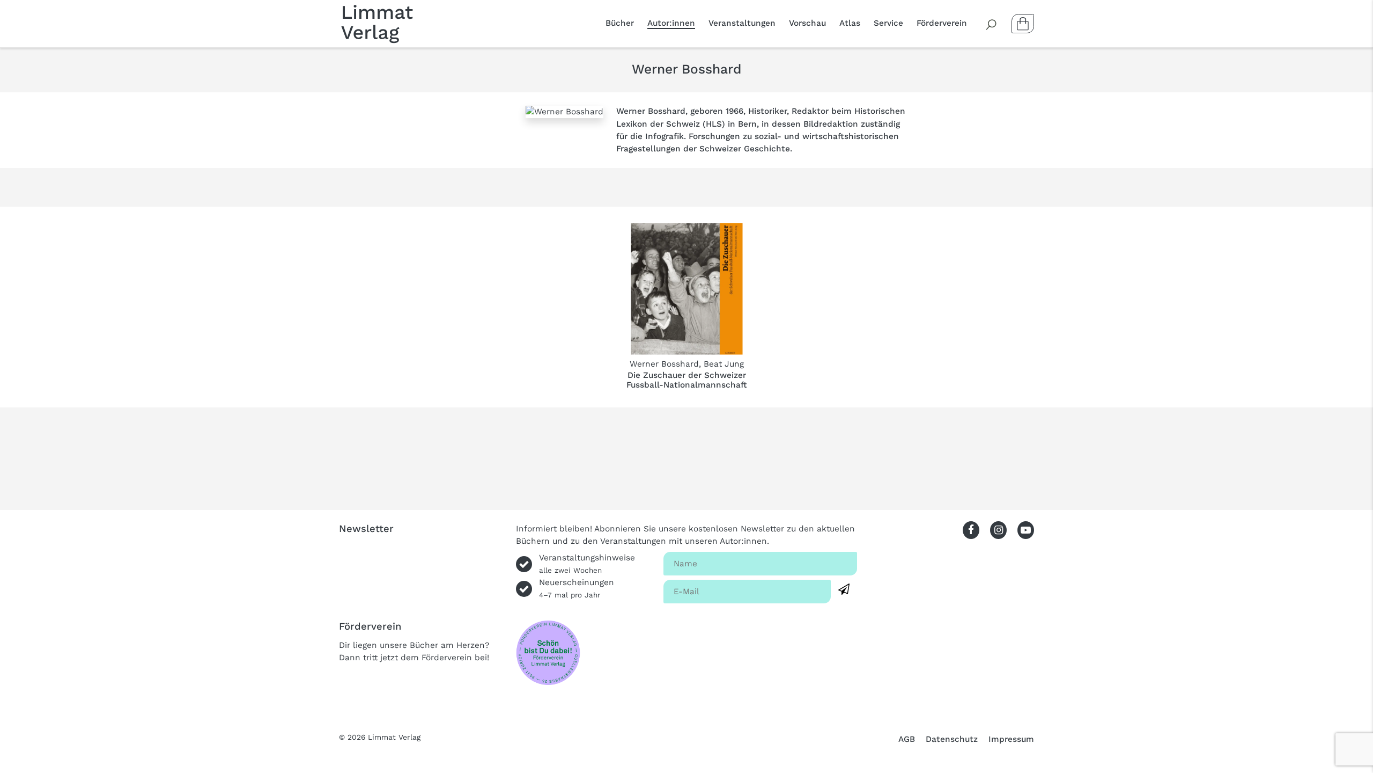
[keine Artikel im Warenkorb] (1023, 23)
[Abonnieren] (844, 590)
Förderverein (942, 23)
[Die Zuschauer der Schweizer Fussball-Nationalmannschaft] (686, 289)
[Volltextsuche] (991, 23)
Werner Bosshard (664, 364)
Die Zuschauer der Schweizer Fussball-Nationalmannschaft (686, 380)
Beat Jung (724, 364)
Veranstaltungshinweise (587, 563)
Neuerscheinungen (576, 588)
